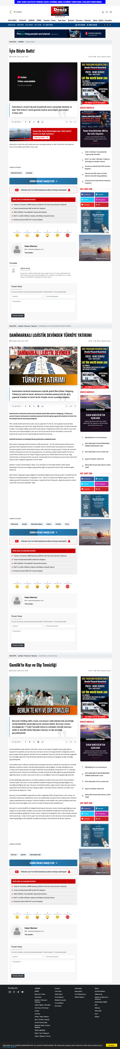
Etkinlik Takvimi (79, 997)
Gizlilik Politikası (100, 991)
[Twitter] (105, 25)
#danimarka (14, 524)
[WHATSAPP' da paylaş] (34, 121)
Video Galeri (58, 994)
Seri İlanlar (58, 1006)
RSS (99, 205)
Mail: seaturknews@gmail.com (34, 249)
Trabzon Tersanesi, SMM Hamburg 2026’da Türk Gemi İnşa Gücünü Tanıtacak (40, 205)
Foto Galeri (58, 991)
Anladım (111, 1045)
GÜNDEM (31, 20)
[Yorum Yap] (66, 121)
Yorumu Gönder (17, 315)
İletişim (97, 1016)
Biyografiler (78, 991)
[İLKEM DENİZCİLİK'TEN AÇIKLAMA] (95, 404)
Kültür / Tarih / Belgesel (42, 1033)
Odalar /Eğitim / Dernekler (102, 20)
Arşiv (96, 1014)
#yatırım (48, 524)
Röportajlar (78, 988)
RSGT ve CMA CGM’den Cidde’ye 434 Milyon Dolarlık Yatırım (34, 216)
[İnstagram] (10, 992)
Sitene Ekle (98, 1011)
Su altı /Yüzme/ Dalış (41, 1022)
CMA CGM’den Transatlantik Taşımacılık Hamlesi (30, 212)
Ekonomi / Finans (50, 20)
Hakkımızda (98, 994)
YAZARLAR (22, 20)
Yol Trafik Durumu (80, 994)
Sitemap (97, 1008)
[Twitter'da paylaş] (29, 121)
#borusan (13, 854)
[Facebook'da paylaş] (25, 121)
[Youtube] (110, 25)
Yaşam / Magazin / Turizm (43, 1036)
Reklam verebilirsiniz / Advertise (102, 998)
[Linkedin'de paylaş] (42, 121)
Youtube (87, 205)
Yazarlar (57, 988)
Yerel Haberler (59, 997)
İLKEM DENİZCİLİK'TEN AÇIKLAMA (95, 416)
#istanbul (58, 524)
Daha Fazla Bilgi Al (9, 1047)
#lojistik (24, 524)
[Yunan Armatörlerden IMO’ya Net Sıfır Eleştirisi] (95, 120)
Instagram (101, 200)
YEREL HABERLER (40, 1030)
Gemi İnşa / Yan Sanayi (41, 1008)
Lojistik (37, 1011)
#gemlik (23, 854)
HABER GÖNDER (15, 167)
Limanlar (37, 1014)
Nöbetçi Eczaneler (60, 1000)
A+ (71, 122)
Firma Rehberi (59, 1003)
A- (75, 122)
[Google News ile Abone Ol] (16, 121)
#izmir (67, 524)
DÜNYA (39, 20)
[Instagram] (107, 25)
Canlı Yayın (62, 20)
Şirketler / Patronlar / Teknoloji (79, 20)
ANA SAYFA (12, 42)
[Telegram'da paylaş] (38, 121)
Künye (97, 988)
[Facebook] (102, 25)
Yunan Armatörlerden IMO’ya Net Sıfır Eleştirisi (29, 208)
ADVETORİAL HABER (101, 1002)
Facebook (87, 195)
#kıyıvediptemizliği (35, 854)
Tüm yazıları (29, 253)
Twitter (86, 200)
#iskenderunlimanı (16, 173)
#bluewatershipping (36, 524)
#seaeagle (29, 173)
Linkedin (100, 195)
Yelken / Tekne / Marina (42, 1016)
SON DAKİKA (12, 20)
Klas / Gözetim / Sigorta (42, 1019)
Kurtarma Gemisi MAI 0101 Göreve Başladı (28, 220)
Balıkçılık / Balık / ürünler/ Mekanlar (42, 1026)
